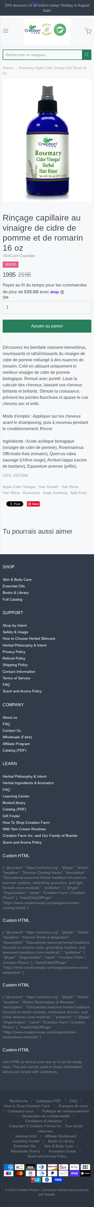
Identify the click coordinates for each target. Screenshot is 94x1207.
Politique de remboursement (65, 1111)
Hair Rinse (70, 487)
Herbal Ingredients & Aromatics (28, 783)
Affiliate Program (16, 744)
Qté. (6, 297)
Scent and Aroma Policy (22, 691)
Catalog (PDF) (14, 750)
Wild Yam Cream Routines (24, 829)
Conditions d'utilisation (43, 1121)
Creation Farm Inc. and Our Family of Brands (40, 835)
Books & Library (16, 592)
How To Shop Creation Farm (26, 822)
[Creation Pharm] (47, 31)
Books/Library (14, 803)
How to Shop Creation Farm (27, 1106)
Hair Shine (11, 493)
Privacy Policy (14, 652)
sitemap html (26, 1136)
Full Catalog (12, 599)
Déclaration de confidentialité (46, 1116)
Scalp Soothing (55, 493)
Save (35, 504)
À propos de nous (73, 1106)
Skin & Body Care (17, 579)
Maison (8, 68)
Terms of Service (16, 678)
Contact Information (19, 671)
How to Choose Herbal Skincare (29, 638)
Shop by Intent (15, 625)
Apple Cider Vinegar (19, 487)
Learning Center (16, 796)
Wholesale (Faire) (17, 737)
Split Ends (78, 493)
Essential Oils (14, 586)
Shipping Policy (15, 665)
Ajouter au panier (47, 326)
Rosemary (31, 493)
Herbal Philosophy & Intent (24, 645)
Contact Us (12, 730)
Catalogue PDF (48, 1101)
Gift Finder (11, 816)
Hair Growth (48, 487)
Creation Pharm (27, 1190)
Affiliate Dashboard (60, 1136)
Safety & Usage (15, 632)
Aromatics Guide (62, 1151)
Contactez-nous (21, 1111)
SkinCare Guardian (19, 255)
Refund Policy (14, 658)
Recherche (19, 1101)
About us (10, 717)
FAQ (6, 684)
